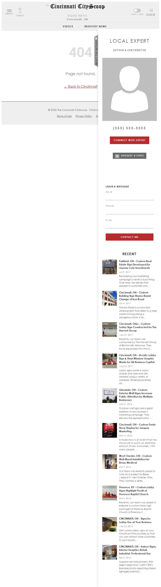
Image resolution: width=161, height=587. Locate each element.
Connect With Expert (129, 140)
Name (109, 192)
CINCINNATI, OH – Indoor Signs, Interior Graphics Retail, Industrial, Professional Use (137, 550)
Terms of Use (64, 116)
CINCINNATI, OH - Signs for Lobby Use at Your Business (135, 520)
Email (109, 220)
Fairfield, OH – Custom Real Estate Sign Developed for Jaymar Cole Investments (135, 264)
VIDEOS (68, 26)
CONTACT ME (129, 237)
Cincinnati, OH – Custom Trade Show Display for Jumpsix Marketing (137, 428)
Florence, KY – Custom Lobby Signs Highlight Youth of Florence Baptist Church (136, 491)
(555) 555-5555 (129, 128)
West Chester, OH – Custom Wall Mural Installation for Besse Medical (135, 459)
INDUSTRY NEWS (95, 26)
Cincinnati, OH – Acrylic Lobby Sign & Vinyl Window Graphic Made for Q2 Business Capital (137, 358)
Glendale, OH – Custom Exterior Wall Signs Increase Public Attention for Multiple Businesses (136, 395)
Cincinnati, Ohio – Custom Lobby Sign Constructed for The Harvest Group (138, 327)
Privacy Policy (84, 116)
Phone (110, 206)
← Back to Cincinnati (80, 86)
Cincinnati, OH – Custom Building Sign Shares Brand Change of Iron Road (135, 296)
